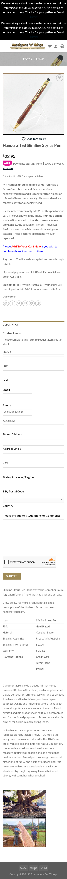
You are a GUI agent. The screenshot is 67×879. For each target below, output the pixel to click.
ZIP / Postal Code (13, 491)
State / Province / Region (18, 477)
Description (11, 324)
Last (5, 380)
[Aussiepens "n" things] (27, 46)
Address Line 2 (12, 448)
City (5, 462)
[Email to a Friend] (25, 303)
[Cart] (62, 46)
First (6, 365)
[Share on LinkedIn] (38, 303)
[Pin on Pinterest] (32, 303)
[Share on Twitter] (19, 303)
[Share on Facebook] (12, 303)
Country (8, 505)
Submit (11, 576)
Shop (40, 58)
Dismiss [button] (33, 16)
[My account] (56, 46)
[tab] (33, 324)
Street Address (12, 434)
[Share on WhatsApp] (6, 303)
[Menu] (5, 46)
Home (27, 58)
